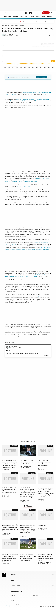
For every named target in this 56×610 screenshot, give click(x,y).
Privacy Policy (36, 604)
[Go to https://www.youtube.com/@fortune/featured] (53, 606)
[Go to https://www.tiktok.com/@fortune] (50, 606)
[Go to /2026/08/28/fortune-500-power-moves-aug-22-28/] (10, 478)
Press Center (35, 595)
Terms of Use (31, 604)
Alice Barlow (42, 468)
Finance (21, 16)
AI (20, 458)
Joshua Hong (24, 535)
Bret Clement (7, 469)
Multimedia (49, 16)
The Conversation (24, 467)
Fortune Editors (7, 495)
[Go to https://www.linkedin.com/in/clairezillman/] (7, 350)
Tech (26, 16)
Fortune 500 (15, 16)
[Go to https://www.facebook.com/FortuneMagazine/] (41, 606)
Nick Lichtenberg (25, 560)
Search (7, 12)
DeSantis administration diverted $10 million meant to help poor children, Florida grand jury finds (10, 555)
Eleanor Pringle (25, 500)
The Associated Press (43, 563)
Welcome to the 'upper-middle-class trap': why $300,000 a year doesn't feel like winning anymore (28, 555)
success (46, 458)
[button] (5, 16)
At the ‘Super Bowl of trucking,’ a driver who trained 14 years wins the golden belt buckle (45, 463)
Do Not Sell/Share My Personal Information (20, 605)
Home (5, 16)
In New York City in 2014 (37, 296)
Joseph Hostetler (43, 528)
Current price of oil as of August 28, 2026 (45, 524)
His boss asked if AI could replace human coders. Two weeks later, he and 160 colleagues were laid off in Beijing (45, 556)
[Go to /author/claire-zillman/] (7, 347)
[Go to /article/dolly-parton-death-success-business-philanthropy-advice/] (28, 478)
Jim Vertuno (6, 560)
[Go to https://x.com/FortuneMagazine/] (43, 606)
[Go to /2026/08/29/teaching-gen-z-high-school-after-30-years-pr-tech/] (10, 450)
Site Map (12, 600)
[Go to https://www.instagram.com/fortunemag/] (48, 606)
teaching (13, 458)
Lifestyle (38, 16)
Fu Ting (47, 562)
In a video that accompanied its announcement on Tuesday (20, 283)
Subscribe (45, 12)
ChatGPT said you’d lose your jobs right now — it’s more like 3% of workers (27, 462)
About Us (13, 595)
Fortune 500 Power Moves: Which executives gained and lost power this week (9, 490)
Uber (36, 100)
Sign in (52, 12)
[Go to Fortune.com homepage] (28, 13)
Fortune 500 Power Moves (9, 487)
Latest (9, 16)
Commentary (5, 458)
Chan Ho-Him (42, 562)
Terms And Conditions (37, 597)
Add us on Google (41, 77)
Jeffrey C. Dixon (25, 466)
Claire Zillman (10, 34)
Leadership (31, 16)
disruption (26, 458)
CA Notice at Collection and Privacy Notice (8, 605)
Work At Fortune (14, 597)
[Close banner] (49, 77)
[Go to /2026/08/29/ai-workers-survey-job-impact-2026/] (28, 450)
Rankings (43, 16)
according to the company (23, 186)
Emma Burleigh (42, 499)
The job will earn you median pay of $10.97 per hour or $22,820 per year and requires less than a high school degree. (28, 249)
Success (40, 458)
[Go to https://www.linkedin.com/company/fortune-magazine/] (45, 606)
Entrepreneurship (25, 487)
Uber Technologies (17, 25)
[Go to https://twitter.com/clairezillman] (9, 350)
